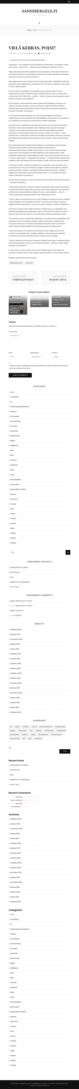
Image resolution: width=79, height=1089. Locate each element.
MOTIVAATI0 (15, 572)
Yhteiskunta (29, 263)
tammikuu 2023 (16, 683)
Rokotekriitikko (15, 479)
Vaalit (39, 302)
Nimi (11, 353)
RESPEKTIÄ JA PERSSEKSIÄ (19, 582)
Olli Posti (13, 460)
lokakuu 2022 (15, 698)
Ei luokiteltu (57, 297)
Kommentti (13, 331)
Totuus (21, 305)
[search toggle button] (69, 1)
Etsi (10, 748)
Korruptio (13, 426)
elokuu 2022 (14, 707)
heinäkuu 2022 (15, 712)
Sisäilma (25, 734)
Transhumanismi (56, 734)
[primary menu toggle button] (39, 23)
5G (11, 727)
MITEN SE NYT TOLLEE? (24, 601)
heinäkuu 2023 (15, 654)
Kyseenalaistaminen (16, 263)
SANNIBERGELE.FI (39, 11)
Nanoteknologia (60, 727)
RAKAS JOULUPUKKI (60, 305)
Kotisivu (54, 353)
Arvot (11, 43)
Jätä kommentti (45, 53)
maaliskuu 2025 (16, 629)
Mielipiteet (14, 300)
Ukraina (13, 523)
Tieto (12, 509)
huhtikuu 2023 (15, 668)
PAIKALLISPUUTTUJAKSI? (19, 567)
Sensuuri (18, 303)
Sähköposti (34, 353)
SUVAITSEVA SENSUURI (14, 311)
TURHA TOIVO (37, 305)
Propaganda (22, 730)
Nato (12, 455)
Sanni (15, 53)
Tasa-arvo (14, 305)
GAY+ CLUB (14, 587)
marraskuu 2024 (16, 639)
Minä (20, 300)
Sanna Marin (14, 484)
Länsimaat (14, 431)
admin (12, 601)
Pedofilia (12, 730)
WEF (24, 738)
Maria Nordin (15, 436)
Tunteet (13, 308)
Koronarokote (15, 421)
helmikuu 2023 (15, 678)
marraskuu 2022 (16, 693)
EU (11, 402)
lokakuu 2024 (15, 644)
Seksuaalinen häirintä (18, 489)
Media (12, 441)
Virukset (13, 543)
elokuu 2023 (14, 649)
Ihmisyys (18, 43)
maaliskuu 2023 (16, 673)
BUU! (12, 577)
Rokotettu (38, 730)
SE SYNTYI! (19, 611)
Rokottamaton (49, 730)
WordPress (45, 1085)
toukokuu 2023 (15, 663)
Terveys (13, 504)
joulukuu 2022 (15, 688)
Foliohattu (26, 727)
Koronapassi (14, 416)
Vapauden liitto (14, 738)
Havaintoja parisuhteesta (19, 406)
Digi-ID (17, 727)
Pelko (12, 470)
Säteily (33, 734)
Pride (25, 43)
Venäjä (12, 538)
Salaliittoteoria (61, 730)
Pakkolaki (13, 465)
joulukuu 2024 (15, 634)
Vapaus (13, 533)
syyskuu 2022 (15, 702)
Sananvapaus (14, 734)
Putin (31, 730)
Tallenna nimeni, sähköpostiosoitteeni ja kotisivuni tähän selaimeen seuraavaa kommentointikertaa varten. (38, 367)
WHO (29, 738)
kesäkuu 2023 (15, 659)
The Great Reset (43, 734)
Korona (34, 727)
